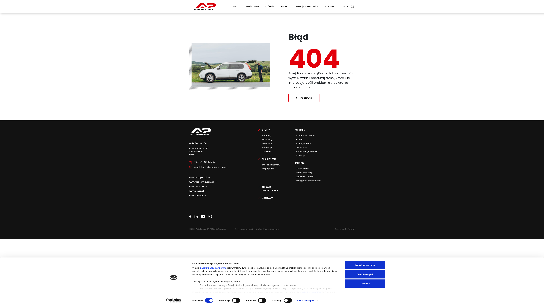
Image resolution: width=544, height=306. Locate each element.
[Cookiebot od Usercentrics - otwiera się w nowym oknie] (173, 300)
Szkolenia (266, 151)
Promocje (267, 147)
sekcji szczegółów (311, 292)
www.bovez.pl (196, 191)
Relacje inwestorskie (306, 6)
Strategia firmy (303, 143)
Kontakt (329, 6)
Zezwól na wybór (365, 274)
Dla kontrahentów (271, 164)
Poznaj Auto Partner (305, 135)
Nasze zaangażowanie (306, 151)
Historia (299, 139)
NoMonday (350, 229)
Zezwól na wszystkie (365, 265)
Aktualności (301, 147)
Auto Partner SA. (198, 1)
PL (344, 6)
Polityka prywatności (244, 229)
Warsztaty (267, 143)
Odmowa (365, 283)
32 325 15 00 (209, 162)
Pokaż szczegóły (305, 300)
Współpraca (268, 168)
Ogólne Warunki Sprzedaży (267, 229)
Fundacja (300, 155)
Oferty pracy (302, 168)
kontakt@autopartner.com (214, 167)
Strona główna (304, 97)
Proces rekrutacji (304, 172)
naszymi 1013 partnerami (213, 268)
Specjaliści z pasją (304, 176)
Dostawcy (267, 139)
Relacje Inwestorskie (270, 189)
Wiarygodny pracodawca (308, 180)
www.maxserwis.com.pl (201, 182)
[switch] (236, 300)
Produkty (266, 135)
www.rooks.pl (196, 195)
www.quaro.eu (196, 186)
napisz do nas (299, 87)
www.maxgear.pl (198, 177)
